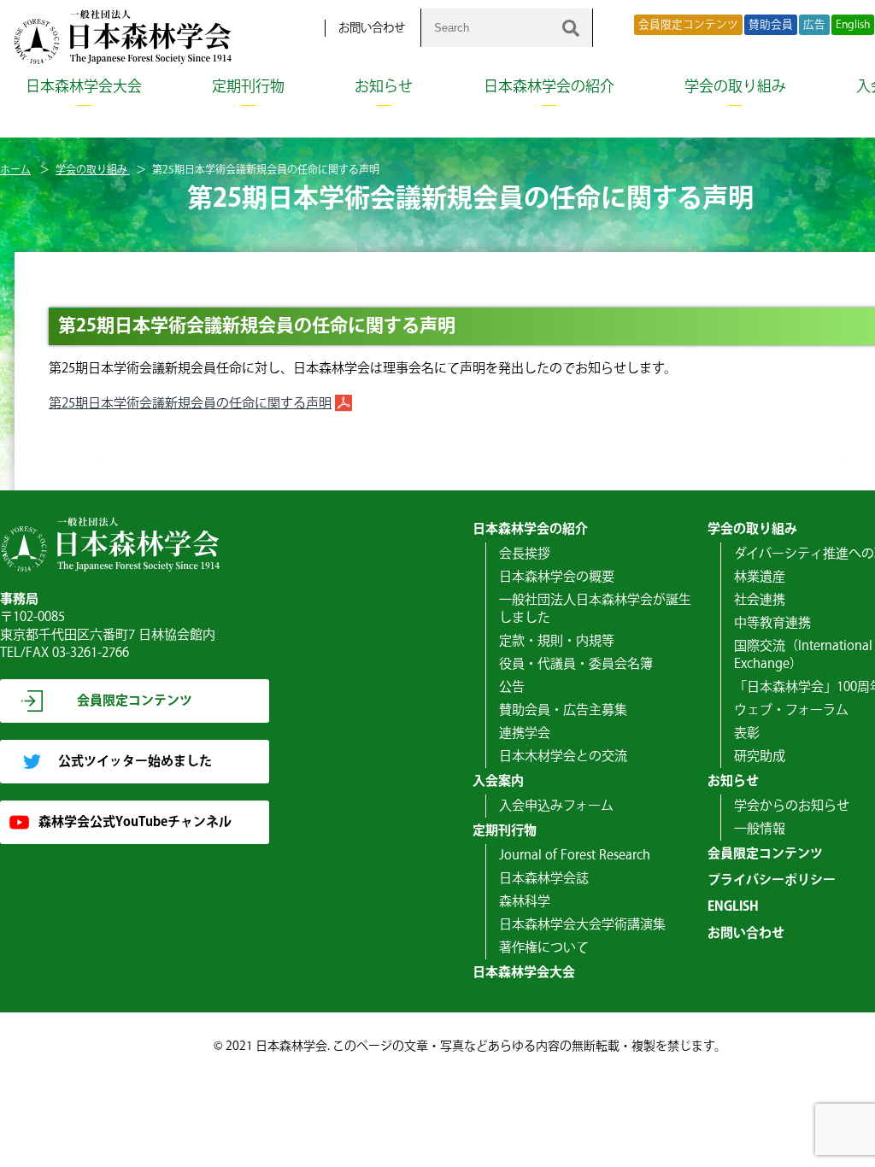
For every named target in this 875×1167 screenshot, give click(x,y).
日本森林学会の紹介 (549, 87)
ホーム (15, 170)
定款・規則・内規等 (556, 641)
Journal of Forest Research (574, 856)
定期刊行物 (248, 87)
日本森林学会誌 (544, 879)
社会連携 (759, 600)
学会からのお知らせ (791, 806)
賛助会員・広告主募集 (563, 710)
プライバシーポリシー (772, 880)
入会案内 (498, 781)
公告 (512, 687)
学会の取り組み (735, 87)
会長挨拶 (524, 554)
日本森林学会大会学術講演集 (582, 925)
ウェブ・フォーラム (791, 710)
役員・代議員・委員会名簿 (576, 664)
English (853, 24)
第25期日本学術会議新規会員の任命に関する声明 (190, 404)
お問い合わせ (371, 28)
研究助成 (759, 756)
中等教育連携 (772, 623)
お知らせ (384, 87)
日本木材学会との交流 (563, 756)
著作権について (544, 948)
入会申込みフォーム (556, 806)
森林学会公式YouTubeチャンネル (135, 822)
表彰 (747, 733)
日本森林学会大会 (84, 87)
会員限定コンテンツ (688, 24)
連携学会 (524, 733)
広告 (814, 24)
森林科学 (524, 902)
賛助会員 (771, 24)
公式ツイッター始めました (135, 762)
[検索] (570, 28)
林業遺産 (759, 577)
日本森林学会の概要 (556, 577)
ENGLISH (733, 907)
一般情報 (759, 829)
